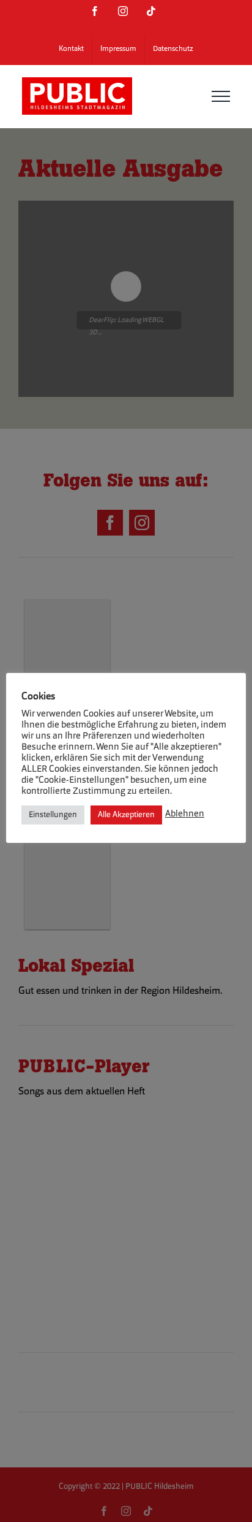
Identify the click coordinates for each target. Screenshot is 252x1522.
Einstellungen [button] (53, 815)
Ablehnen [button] (184, 814)
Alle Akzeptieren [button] (126, 815)
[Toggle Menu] (221, 96)
